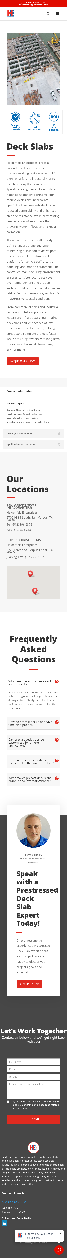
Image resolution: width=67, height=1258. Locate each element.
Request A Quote (23, 361)
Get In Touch (29, 984)
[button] (31, 574)
